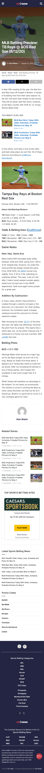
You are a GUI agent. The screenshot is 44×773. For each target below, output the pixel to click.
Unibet (4, 632)
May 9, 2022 (19, 140)
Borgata (5, 614)
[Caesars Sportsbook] (22, 505)
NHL (22, 669)
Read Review (22, 535)
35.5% (27, 321)
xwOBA (5, 337)
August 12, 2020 (27, 63)
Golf (22, 676)
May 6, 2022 (17, 470)
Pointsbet (6, 623)
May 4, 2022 (17, 483)
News (10, 73)
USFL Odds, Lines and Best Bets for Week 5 (19, 572)
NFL (22, 663)
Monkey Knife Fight (22, 697)
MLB (15, 73)
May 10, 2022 (19, 128)
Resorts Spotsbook (9, 627)
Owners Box (22, 700)
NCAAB (22, 737)
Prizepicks (22, 690)
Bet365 (5, 600)
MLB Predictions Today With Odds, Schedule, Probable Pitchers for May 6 (13, 465)
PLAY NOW (22, 528)
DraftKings (34, 229)
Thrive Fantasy (22, 706)
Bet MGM (5, 604)
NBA (22, 666)
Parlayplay (22, 693)
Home (4, 73)
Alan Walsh (13, 63)
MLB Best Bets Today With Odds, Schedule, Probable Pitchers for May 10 (26, 123)
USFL (36, 743)
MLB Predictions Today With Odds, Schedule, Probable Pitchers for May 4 (13, 477)
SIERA (23, 271)
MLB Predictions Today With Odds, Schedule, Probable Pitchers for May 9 (27, 135)
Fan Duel (22, 703)
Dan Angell (7, 446)
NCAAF (22, 679)
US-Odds (10, 769)
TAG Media (38, 769)
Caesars (5, 618)
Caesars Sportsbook (22, 513)
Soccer (22, 672)
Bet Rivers (6, 609)
